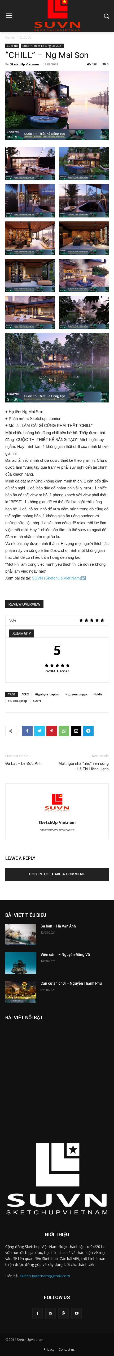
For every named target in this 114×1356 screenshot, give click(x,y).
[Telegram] (88, 731)
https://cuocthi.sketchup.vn (57, 830)
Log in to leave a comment (57, 874)
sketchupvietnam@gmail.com (45, 1275)
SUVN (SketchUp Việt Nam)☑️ (59, 578)
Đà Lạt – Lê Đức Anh (23, 763)
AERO (25, 694)
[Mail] (50, 1313)
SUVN (37, 701)
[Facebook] (27, 731)
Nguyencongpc (76, 694)
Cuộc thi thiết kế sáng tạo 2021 (42, 46)
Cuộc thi (26, 37)
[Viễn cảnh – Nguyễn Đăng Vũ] (20, 963)
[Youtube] (76, 1313)
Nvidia (98, 694)
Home (10, 37)
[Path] (63, 1313)
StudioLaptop (17, 701)
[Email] (76, 731)
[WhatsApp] (64, 731)
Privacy (49, 1349)
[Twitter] (39, 731)
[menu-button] (9, 16)
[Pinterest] (51, 731)
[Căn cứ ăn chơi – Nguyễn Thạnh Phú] (20, 992)
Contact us (66, 1349)
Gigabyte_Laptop (47, 694)
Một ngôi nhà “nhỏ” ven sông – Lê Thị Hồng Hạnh (84, 766)
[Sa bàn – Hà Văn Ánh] (20, 935)
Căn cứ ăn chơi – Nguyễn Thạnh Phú (71, 983)
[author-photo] (57, 815)
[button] (106, 16)
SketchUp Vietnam (24, 64)
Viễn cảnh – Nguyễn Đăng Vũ (65, 954)
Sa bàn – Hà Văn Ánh (58, 926)
